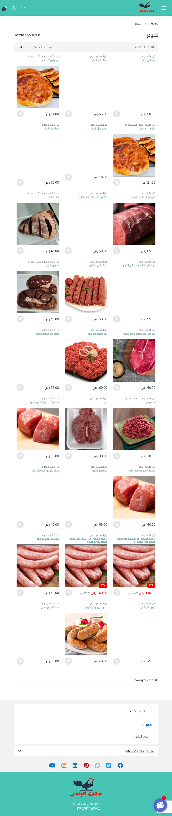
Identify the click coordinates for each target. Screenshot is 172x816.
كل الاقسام (150, 56)
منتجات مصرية (34, 56)
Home (154, 23)
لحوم (141, 56)
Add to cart (117, 113)
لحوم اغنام (140, 736)
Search (23, 7)
